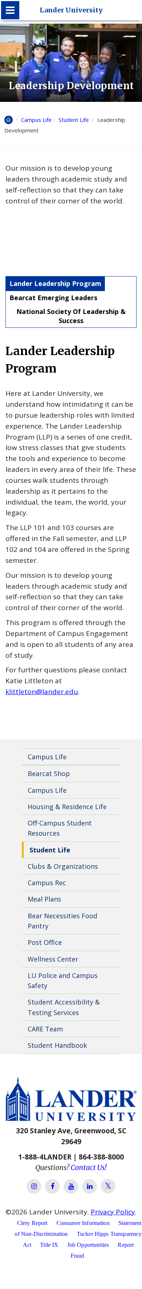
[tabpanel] (71, 519)
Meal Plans (44, 899)
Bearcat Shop (49, 773)
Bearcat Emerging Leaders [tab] (53, 297)
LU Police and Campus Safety (63, 980)
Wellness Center (53, 959)
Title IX (49, 1245)
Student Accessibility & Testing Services (64, 1007)
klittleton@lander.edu (41, 691)
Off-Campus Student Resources (60, 828)
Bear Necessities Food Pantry (62, 920)
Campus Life (36, 119)
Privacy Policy (113, 1212)
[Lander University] (10, 10)
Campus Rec (47, 882)
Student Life (74, 119)
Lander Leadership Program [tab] (55, 283)
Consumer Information (83, 1223)
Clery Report (32, 1223)
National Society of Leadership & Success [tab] (71, 316)
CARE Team (45, 1029)
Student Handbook (57, 1045)
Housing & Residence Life (67, 806)
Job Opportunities (88, 1245)
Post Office (45, 942)
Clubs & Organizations (63, 866)
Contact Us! (89, 1167)
